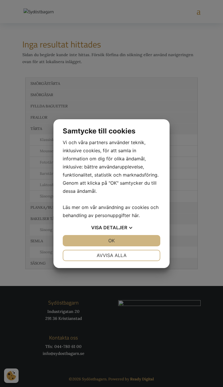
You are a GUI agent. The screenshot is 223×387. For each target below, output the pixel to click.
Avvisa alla (112, 255)
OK (111, 240)
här (135, 215)
